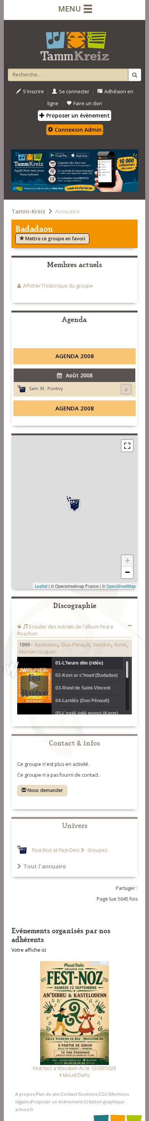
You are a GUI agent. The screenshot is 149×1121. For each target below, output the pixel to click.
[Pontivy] (74, 504)
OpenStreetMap (121, 586)
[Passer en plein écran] (127, 445)
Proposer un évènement (77, 115)
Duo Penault (76, 645)
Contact (69, 1094)
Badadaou (46, 645)
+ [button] (127, 560)
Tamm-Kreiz (28, 211)
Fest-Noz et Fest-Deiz (56, 850)
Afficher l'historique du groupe (58, 286)
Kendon (102, 645)
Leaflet (41, 586)
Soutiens (88, 1094)
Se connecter (74, 91)
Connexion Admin (77, 129)
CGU (103, 1094)
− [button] (127, 572)
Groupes (96, 850)
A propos (24, 1094)
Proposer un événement (57, 1101)
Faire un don (87, 103)
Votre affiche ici (28, 950)
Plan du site (48, 1094)
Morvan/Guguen (38, 651)
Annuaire (67, 211)
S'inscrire (33, 91)
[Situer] (126, 389)
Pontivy (55, 388)
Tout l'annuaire (44, 866)
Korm (120, 645)
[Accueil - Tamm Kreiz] (74, 43)
